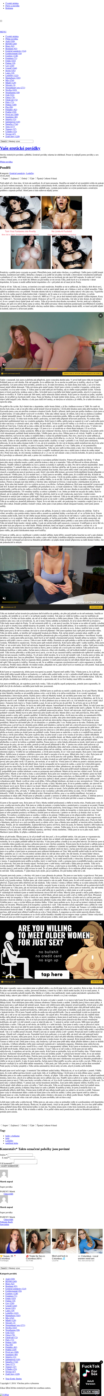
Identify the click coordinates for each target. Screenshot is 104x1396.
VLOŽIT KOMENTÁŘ (9, 1166)
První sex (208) (12, 114)
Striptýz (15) (10, 119)
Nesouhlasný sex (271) (15, 88)
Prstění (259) (10, 112)
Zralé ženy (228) (12, 136)
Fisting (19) (10, 63)
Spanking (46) (11, 117)
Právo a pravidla (12, 6)
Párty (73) (9, 102)
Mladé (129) (10, 83)
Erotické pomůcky (17, 173)
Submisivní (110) (12, 122)
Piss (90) (9, 107)
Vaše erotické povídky (20, 148)
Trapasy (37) (10, 129)
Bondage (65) (11, 48)
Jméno (3, 1155)
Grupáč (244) (11, 68)
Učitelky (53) (11, 131)
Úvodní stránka (12, 3)
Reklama (9, 8)
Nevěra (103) (11, 90)
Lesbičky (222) (11, 75)
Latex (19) (9, 73)
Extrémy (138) (11, 56)
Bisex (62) (9, 46)
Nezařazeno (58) (12, 92)
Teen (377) (10, 127)
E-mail (5, 1158)
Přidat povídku (11, 39)
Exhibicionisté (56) (13, 53)
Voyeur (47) (10, 134)
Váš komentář (7, 1163)
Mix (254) (9, 80)
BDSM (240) (11, 44)
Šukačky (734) (11, 124)
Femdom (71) (11, 58)
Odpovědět (8, 1194)
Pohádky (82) (11, 109)
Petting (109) (11, 105)
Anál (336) (10, 41)
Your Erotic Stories (13, 1379)
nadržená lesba (11, 1143)
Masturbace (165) (12, 78)
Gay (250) (9, 66)
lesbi (7, 1138)
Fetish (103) (10, 61)
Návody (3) (10, 85)
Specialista (4, 1224)
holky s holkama (12, 1136)
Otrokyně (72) (11, 100)
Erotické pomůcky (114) (15, 51)
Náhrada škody (6, 1222)
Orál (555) (9, 95)
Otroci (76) (10, 97)
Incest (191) (10, 70)
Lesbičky (30, 173)
